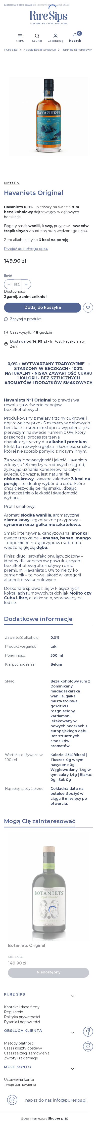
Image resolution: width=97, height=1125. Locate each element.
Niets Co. (12, 183)
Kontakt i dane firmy (22, 1007)
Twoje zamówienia (20, 1084)
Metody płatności (19, 1043)
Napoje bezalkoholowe (39, 49)
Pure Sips (10, 49)
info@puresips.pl (70, 1100)
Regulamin (13, 1012)
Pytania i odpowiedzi (22, 1022)
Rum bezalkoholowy (77, 49)
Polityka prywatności (22, 1017)
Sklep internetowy (42, 1118)
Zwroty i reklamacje (21, 1058)
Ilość (8, 276)
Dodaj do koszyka (42, 307)
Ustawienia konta (19, 1079)
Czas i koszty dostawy (23, 1048)
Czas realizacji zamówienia (26, 1053)
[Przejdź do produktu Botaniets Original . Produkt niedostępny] (48, 886)
